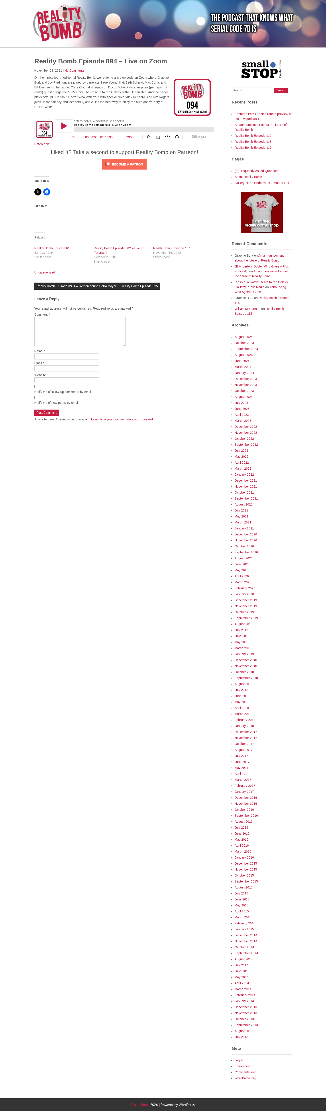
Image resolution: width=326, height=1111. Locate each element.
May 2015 (241, 905)
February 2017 (245, 785)
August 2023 (244, 396)
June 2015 (242, 899)
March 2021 (243, 522)
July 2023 (241, 402)
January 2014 (244, 1001)
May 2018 (241, 702)
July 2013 (241, 1037)
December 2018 (246, 660)
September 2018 (246, 678)
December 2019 (246, 600)
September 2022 (246, 444)
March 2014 (243, 989)
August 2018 (244, 684)
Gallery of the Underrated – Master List (262, 183)
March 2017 (243, 779)
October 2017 (244, 744)
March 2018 (243, 714)
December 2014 (246, 935)
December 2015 (246, 863)
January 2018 (244, 726)
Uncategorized (44, 272)
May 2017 (241, 767)
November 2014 (246, 941)
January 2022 (244, 474)
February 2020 (245, 588)
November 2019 (246, 606)
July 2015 (241, 893)
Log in (239, 1060)
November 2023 (246, 385)
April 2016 (242, 845)
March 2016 (243, 851)
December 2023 (246, 379)
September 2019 (246, 618)
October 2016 (244, 809)
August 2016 (244, 821)
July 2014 (241, 965)
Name (39, 351)
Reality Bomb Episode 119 (253, 135)
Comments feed (246, 1072)
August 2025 (244, 337)
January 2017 (244, 791)
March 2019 (243, 648)
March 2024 (243, 367)
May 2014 (241, 977)
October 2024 (244, 343)
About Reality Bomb (248, 177)
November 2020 (246, 540)
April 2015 (242, 911)
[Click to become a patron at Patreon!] (124, 170)
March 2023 (243, 420)
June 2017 (242, 761)
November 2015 (246, 869)
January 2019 (244, 654)
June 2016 (242, 833)
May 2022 (241, 456)
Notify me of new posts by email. (56, 402)
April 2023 (242, 414)
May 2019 (241, 642)
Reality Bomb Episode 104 (171, 248)
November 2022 (246, 432)
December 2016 (246, 797)
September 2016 (246, 815)
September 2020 (246, 552)
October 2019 (244, 612)
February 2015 (245, 923)
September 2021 (246, 498)
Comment (42, 314)
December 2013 (246, 1007)
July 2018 (241, 690)
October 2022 (244, 438)
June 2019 (242, 636)
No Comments (74, 70)
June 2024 (242, 361)
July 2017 (241, 756)
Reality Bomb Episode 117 (253, 147)
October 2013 (244, 1019)
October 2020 (244, 546)
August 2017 (244, 750)
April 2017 (242, 773)
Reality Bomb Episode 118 (253, 141)
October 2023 (244, 390)
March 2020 (243, 582)
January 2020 (244, 594)
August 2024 (244, 355)
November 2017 (246, 738)
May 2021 (241, 516)
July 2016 (241, 827)
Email (39, 363)
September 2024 (246, 349)
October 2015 (244, 875)
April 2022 (242, 462)
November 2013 (246, 1013)
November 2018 (246, 666)
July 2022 (241, 450)
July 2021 (241, 510)
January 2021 (244, 528)
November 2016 (246, 803)
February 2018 (245, 720)
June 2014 (242, 971)
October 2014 (244, 947)
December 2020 (246, 534)
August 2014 (244, 959)
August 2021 (244, 504)
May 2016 (241, 839)
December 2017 (246, 732)
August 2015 (244, 887)
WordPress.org (245, 1078)
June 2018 (242, 696)
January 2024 (244, 373)
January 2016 (244, 857)
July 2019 (241, 630)
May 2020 (241, 570)
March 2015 (243, 917)
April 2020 (242, 576)
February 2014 (245, 995)
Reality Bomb (139, 1105)
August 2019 (244, 624)
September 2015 (246, 881)
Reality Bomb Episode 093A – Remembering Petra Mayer (76, 286)
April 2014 (242, 983)
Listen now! (42, 144)
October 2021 (244, 492)
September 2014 (246, 953)
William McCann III (247, 308)
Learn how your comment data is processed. (122, 419)
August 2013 (244, 1031)
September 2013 (246, 1025)
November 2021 (246, 486)
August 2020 (244, 558)
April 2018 (242, 708)
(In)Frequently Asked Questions (257, 171)
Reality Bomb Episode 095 (139, 286)
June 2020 (242, 564)
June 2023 (242, 408)
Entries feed (243, 1066)
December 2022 (246, 426)
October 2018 (244, 672)
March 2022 (243, 468)
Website (40, 375)
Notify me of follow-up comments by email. (63, 392)
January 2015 (244, 929)
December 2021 (246, 480)
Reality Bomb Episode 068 (52, 248)
